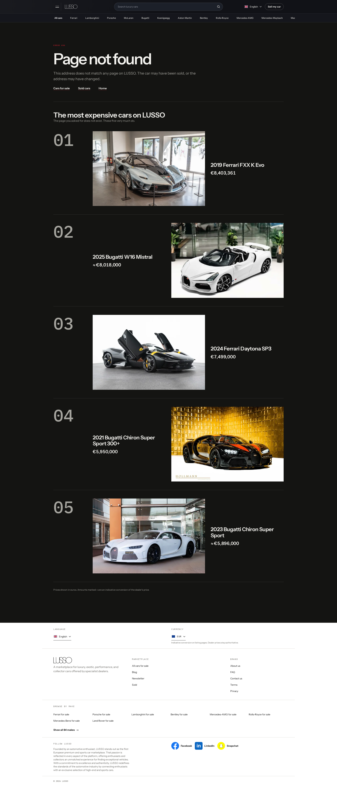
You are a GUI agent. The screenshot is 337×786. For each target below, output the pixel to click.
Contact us (236, 678)
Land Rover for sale (103, 720)
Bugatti (145, 17)
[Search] (218, 7)
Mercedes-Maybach (272, 17)
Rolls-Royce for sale (259, 714)
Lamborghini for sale (142, 714)
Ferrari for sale (61, 714)
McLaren (128, 17)
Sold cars (84, 88)
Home (103, 88)
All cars (58, 17)
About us (235, 665)
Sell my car (274, 6)
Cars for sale (61, 88)
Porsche (111, 17)
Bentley (204, 17)
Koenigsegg (163, 17)
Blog (134, 672)
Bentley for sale (179, 714)
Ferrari (73, 17)
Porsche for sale (101, 714)
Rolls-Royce (222, 17)
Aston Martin (185, 17)
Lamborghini (92, 17)
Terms (233, 684)
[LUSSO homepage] (71, 7)
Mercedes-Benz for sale (66, 720)
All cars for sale (140, 665)
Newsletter (138, 678)
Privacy (234, 691)
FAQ (232, 672)
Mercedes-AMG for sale (223, 714)
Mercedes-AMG (245, 17)
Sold (134, 684)
